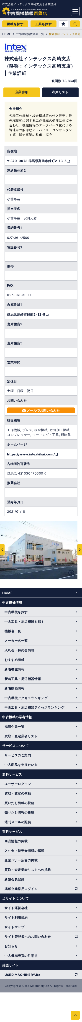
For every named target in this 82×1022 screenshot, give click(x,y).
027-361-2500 (18, 238)
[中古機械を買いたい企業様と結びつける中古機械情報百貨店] (16, 10)
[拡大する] (71, 573)
